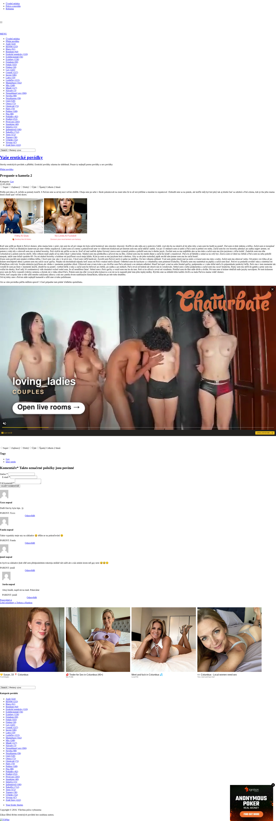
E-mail (6, 477)
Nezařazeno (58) (13, 98)
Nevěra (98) (11, 96)
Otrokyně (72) (12, 106)
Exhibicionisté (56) (14, 57)
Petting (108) (12, 111)
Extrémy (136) (12, 59)
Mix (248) (10, 85)
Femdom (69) (12, 62)
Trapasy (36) (11, 137)
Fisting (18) (11, 67)
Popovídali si (6, 600)
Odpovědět (30, 515)
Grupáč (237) (12, 72)
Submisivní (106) (13, 129)
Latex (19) (10, 77)
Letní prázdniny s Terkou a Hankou (16, 602)
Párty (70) (10, 108)
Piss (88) (10, 114)
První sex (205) (13, 121)
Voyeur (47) (11, 142)
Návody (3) (11, 90)
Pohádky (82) (12, 116)
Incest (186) (11, 75)
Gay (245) (10, 70)
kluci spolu (11, 461)
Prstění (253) (11, 119)
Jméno (4, 474)
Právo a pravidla (13, 6)
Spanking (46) (12, 124)
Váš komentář (7, 483)
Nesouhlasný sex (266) (16, 93)
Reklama (10, 8)
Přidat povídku (12, 41)
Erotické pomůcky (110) (17, 54)
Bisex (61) (10, 49)
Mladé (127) (11, 88)
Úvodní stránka (13, 3)
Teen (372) (11, 134)
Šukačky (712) (12, 132)
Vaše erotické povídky (21, 157)
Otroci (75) (11, 103)
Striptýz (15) (11, 127)
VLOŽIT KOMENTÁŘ (10, 486)
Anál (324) (11, 44)
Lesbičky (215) (13, 80)
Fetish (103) (11, 64)
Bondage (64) (12, 51)
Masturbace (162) (14, 83)
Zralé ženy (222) (13, 145)
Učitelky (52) (12, 140)
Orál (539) (10, 101)
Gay (12, 181)
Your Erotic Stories (14, 805)
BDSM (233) (12, 46)
